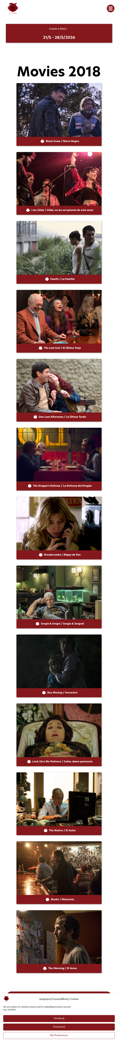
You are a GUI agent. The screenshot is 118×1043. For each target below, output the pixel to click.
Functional (59, 1027)
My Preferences (59, 1035)
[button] (110, 8)
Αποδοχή (59, 1018)
